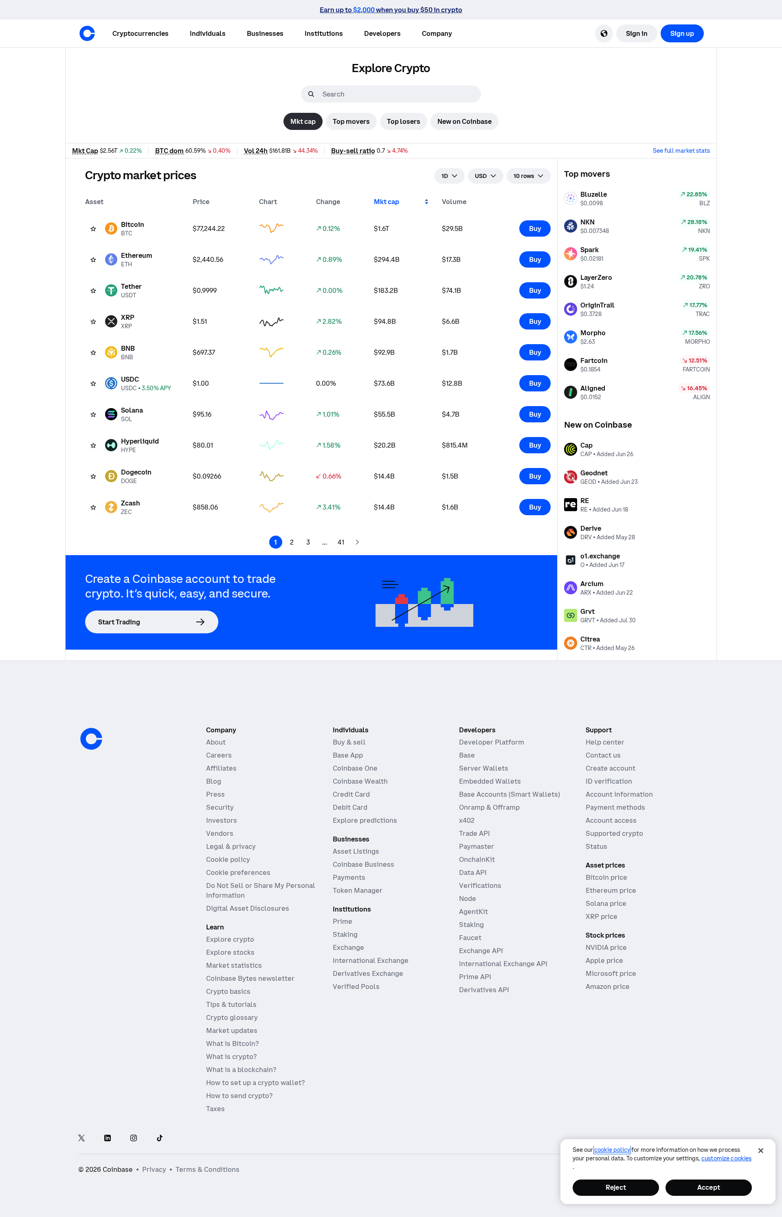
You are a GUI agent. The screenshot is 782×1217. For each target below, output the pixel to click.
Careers (219, 755)
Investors (221, 820)
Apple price (604, 960)
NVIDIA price (606, 947)
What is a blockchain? (241, 1069)
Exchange (348, 947)
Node (467, 898)
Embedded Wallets (490, 781)
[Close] (761, 1150)
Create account (610, 768)
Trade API (474, 833)
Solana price (606, 903)
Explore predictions (365, 820)
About (216, 742)
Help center (605, 742)
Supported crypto (614, 833)
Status (596, 846)
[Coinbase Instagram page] (133, 1138)
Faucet (470, 938)
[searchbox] (401, 94)
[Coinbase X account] (81, 1138)
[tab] (303, 121)
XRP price (601, 916)
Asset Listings (356, 851)
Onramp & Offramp (489, 807)
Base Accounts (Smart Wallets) (509, 794)
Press (215, 794)
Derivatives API (484, 990)
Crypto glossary (232, 1017)
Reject (616, 1187)
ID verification (609, 781)
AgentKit (473, 911)
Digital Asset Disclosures (247, 908)
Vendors (219, 833)
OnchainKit (477, 859)
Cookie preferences (238, 872)
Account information (619, 794)
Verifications (480, 885)
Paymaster (476, 846)
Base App (348, 755)
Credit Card (351, 794)
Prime (342, 921)
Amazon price (608, 986)
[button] (207, 33)
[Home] (87, 33)
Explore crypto (230, 939)
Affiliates (221, 768)
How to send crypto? (239, 1096)
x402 (466, 820)
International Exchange (371, 960)
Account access (611, 820)
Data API (473, 872)
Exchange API (481, 951)
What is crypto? (231, 1056)
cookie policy (612, 1149)
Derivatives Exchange (368, 973)
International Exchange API (503, 964)
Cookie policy (228, 859)
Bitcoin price (606, 877)
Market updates (231, 1030)
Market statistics (234, 965)
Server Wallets (483, 768)
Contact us (603, 755)
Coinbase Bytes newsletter (250, 978)
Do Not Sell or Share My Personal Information (260, 890)
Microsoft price (611, 973)
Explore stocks (230, 952)
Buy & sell (349, 742)
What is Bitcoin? (232, 1043)
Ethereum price (611, 890)
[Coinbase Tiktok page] (159, 1138)
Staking (345, 934)
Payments (349, 877)
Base (467, 755)
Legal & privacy (231, 846)
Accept (708, 1187)
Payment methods (615, 807)
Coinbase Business (363, 864)
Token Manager (357, 890)
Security (220, 807)
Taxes (215, 1109)
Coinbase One (355, 768)
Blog (213, 781)
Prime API (475, 977)
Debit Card (350, 807)
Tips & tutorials (231, 1004)
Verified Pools (356, 986)
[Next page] (357, 542)
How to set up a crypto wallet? (255, 1083)
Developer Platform (491, 742)
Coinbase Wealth (360, 781)
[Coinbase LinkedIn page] (107, 1138)
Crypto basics (228, 991)
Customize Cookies (726, 1158)
